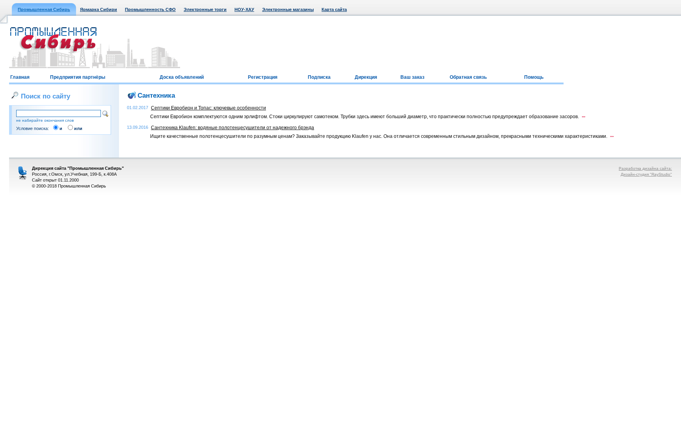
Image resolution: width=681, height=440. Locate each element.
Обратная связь (468, 77)
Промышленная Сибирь (44, 9)
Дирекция (366, 77)
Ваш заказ (412, 77)
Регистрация (262, 77)
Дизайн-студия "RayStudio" (646, 174)
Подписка (319, 77)
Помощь (533, 77)
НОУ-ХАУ (244, 9)
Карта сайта (334, 9)
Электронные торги (205, 9)
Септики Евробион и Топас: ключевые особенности (208, 108)
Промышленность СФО (150, 9)
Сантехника (156, 95)
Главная (20, 77)
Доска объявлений (182, 77)
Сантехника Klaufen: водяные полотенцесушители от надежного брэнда (232, 127)
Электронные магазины (288, 9)
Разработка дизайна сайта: (645, 168)
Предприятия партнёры (77, 77)
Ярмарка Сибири (98, 9)
